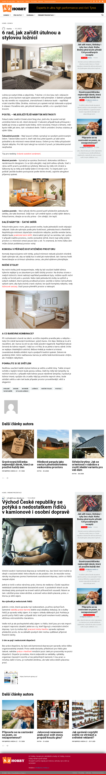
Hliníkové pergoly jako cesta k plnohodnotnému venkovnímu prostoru (52, 464)
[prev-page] (3, 478)
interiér (25, 389)
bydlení (7, 389)
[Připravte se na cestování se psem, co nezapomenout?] (89, 127)
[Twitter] (97, 1)
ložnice (35, 389)
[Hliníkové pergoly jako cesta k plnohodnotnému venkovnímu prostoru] (53, 444)
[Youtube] (102, 1)
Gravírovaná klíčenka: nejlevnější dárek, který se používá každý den (89, 95)
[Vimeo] (99, 1)
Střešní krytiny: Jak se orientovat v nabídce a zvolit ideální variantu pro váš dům (87, 465)
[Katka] (4, 28)
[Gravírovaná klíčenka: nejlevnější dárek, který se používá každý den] (89, 81)
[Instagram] (94, 1)
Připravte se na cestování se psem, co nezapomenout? (89, 140)
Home (4, 23)
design (15, 389)
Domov (10, 23)
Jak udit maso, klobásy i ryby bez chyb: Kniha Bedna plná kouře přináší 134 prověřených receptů (89, 49)
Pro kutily (84, 57)
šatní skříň (8, 391)
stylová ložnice (22, 391)
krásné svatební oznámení (28, 153)
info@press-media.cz (91, 100)
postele (58, 389)
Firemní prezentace (89, 145)
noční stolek (47, 389)
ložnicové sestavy (9, 286)
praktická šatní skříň (23, 235)
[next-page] (7, 478)
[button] (102, 14)
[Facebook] (91, 1)
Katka (9, 28)
